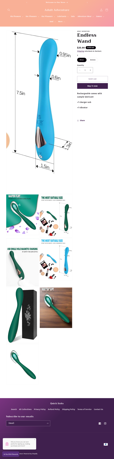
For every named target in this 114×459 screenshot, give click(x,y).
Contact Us (98, 409)
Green (94, 60)
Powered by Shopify (30, 454)
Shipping (80, 51)
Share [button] (82, 121)
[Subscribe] (47, 423)
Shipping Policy (68, 409)
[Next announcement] (87, 2)
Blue (83, 60)
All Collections (25, 409)
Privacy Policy (40, 409)
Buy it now (93, 86)
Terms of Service (84, 409)
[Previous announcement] (26, 2)
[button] (8, 10)
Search (14, 409)
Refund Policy (54, 409)
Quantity (80, 65)
